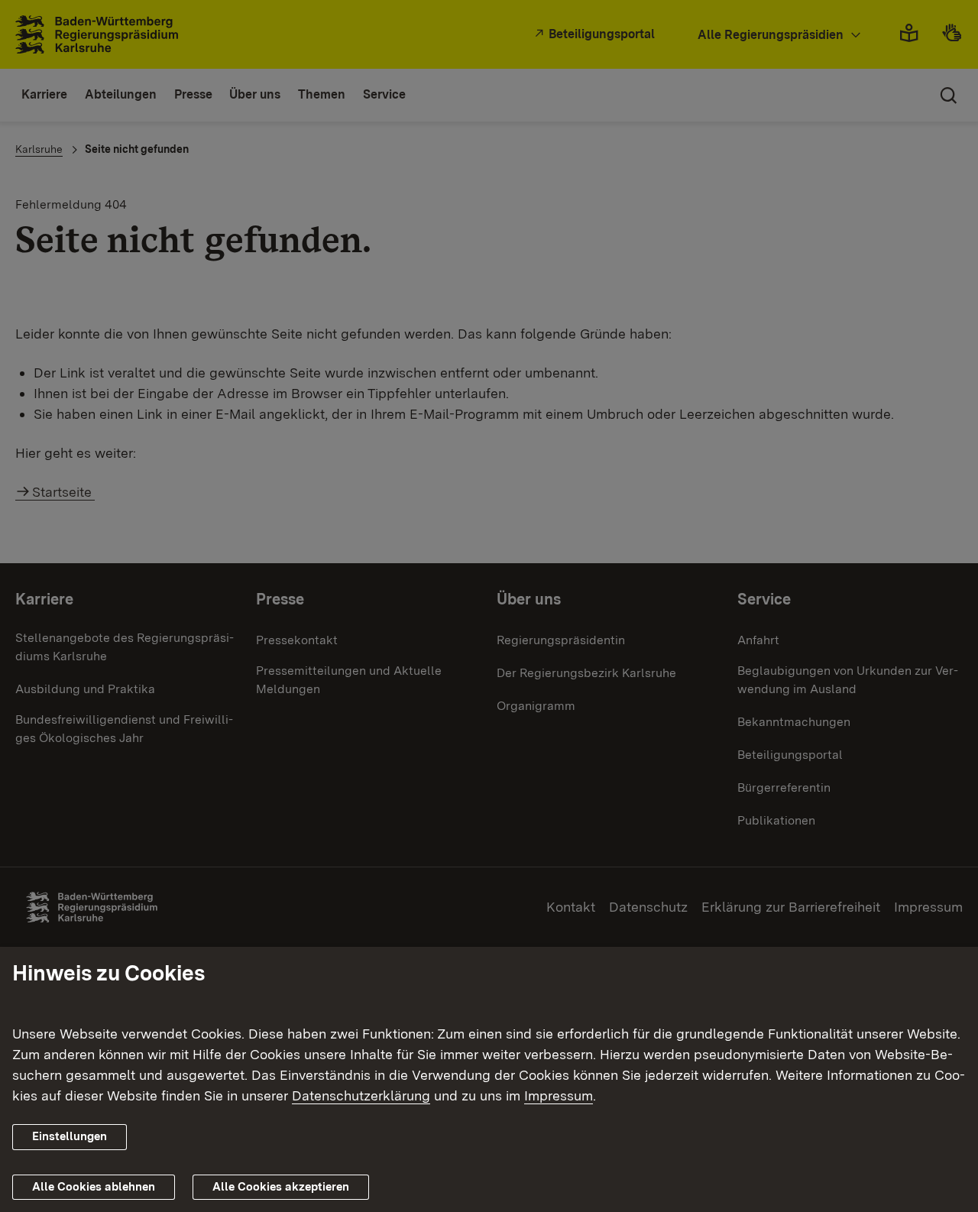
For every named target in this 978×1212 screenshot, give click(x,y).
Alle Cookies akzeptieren (280, 1187)
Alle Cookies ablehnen (93, 1187)
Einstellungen (69, 1136)
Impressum (558, 1095)
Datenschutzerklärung (361, 1095)
